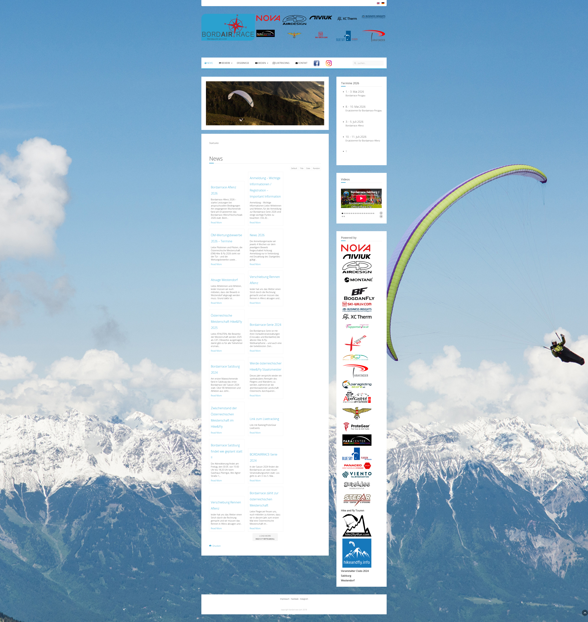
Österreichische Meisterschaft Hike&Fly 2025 (226, 321)
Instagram (304, 599)
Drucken (216, 545)
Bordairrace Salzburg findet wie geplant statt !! (226, 451)
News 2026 (257, 235)
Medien (261, 63)
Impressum (284, 599)
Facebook (295, 599)
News (209, 63)
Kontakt (302, 63)
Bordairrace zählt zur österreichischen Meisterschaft (264, 499)
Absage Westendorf (224, 280)
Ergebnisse (243, 63)
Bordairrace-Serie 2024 (265, 325)
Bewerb (225, 63)
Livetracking (282, 63)
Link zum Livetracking (264, 419)
